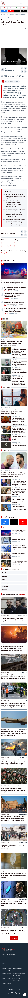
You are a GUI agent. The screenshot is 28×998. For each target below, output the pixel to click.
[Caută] (20, 3)
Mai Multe (14, 938)
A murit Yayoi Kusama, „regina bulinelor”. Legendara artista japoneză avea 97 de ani (11, 343)
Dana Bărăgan (23, 729)
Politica (6, 305)
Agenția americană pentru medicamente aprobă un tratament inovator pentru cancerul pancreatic (18, 421)
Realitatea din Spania (6, 983)
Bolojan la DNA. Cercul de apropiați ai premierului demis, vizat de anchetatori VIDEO (19, 509)
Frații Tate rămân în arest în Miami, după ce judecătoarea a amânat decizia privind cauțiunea (13, 474)
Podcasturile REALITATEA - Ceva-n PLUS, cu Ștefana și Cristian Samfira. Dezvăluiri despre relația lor (15, 310)
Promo (6, 313)
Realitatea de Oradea (6, 973)
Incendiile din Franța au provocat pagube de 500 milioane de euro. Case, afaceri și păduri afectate (15, 203)
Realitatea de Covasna (17, 971)
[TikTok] (24, 11)
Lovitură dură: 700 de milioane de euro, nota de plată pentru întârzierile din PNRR (14, 295)
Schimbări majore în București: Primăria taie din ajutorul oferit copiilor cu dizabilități (19, 430)
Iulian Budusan (23, 842)
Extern (11, 14)
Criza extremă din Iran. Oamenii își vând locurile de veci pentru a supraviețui (12, 847)
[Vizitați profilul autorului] (2, 69)
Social (3, 285)
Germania (5, 243)
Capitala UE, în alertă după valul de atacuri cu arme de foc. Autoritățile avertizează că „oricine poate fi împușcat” (15, 222)
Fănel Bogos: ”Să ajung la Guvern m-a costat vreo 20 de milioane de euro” (19, 483)
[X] (17, 11)
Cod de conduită (19, 957)
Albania (11, 246)
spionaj (4, 246)
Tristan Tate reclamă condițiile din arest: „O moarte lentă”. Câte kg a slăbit (15, 196)
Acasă (4, 14)
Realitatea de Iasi (5, 980)
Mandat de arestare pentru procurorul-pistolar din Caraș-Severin (18, 500)
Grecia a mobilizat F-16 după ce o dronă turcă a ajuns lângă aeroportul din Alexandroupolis (13, 733)
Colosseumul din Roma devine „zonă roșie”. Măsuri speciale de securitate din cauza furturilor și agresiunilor (13, 818)
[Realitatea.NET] (8, 3)
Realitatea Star (15, 966)
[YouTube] (11, 11)
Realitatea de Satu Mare (16, 980)
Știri (7, 14)
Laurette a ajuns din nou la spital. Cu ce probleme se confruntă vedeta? (19, 363)
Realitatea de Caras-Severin (19, 973)
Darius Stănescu (22, 615)
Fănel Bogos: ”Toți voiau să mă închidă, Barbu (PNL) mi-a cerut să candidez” (19, 492)
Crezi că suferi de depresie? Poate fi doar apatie (19, 445)
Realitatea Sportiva (6, 966)
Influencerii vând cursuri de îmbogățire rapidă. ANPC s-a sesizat (19, 371)
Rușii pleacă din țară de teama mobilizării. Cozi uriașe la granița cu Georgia (13, 790)
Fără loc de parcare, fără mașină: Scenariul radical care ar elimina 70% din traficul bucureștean (13, 932)
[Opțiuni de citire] (24, 994)
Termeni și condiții (11, 954)
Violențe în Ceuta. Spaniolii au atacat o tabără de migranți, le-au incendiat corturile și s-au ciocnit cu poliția (13, 762)
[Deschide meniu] (25, 3)
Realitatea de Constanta (18, 975)
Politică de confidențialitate (8, 957)
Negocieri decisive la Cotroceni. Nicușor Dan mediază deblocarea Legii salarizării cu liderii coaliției (14, 302)
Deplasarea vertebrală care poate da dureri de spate (19, 438)
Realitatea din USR (6, 971)
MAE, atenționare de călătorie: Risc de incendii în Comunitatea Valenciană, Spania (13, 875)
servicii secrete (15, 243)
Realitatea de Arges (16, 978)
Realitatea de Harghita (7, 975)
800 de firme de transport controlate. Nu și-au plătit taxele (15, 288)
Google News (5, 253)
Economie (6, 290)
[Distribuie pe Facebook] (25, 68)
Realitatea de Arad (6, 978)
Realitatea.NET (10, 70)
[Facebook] (4, 11)
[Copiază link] (22, 68)
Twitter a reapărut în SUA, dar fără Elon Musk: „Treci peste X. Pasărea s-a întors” (13, 903)
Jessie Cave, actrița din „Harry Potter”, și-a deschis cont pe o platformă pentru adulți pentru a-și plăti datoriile (19, 353)
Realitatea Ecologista (6, 968)
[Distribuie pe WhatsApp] (22, 71)
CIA (23, 243)
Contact (3, 954)
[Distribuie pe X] (25, 71)
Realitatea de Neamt (17, 968)
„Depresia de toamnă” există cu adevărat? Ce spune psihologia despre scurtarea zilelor (11, 411)
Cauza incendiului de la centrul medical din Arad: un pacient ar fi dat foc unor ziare (13, 282)
